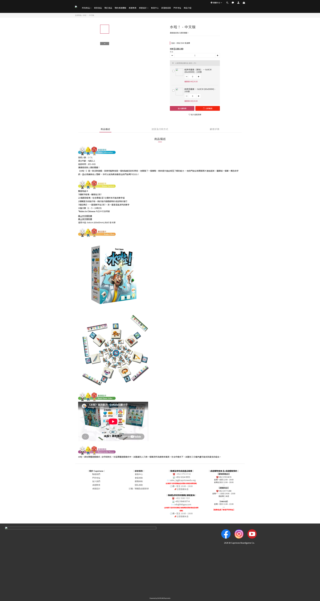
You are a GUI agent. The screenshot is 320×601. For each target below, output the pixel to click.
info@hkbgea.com (182, 504)
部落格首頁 (166, 7)
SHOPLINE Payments (163, 598)
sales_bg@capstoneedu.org (183, 480)
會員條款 (139, 477)
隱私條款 (139, 484)
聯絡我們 (96, 474)
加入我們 (96, 481)
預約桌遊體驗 (120, 7)
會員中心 (155, 7)
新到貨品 (98, 7)
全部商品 (78, 15)
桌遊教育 (132, 7)
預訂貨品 (108, 7)
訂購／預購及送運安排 (139, 488)
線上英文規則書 (85, 219)
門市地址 (177, 7)
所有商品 (86, 7)
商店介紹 (188, 7)
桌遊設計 (143, 7)
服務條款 (139, 481)
